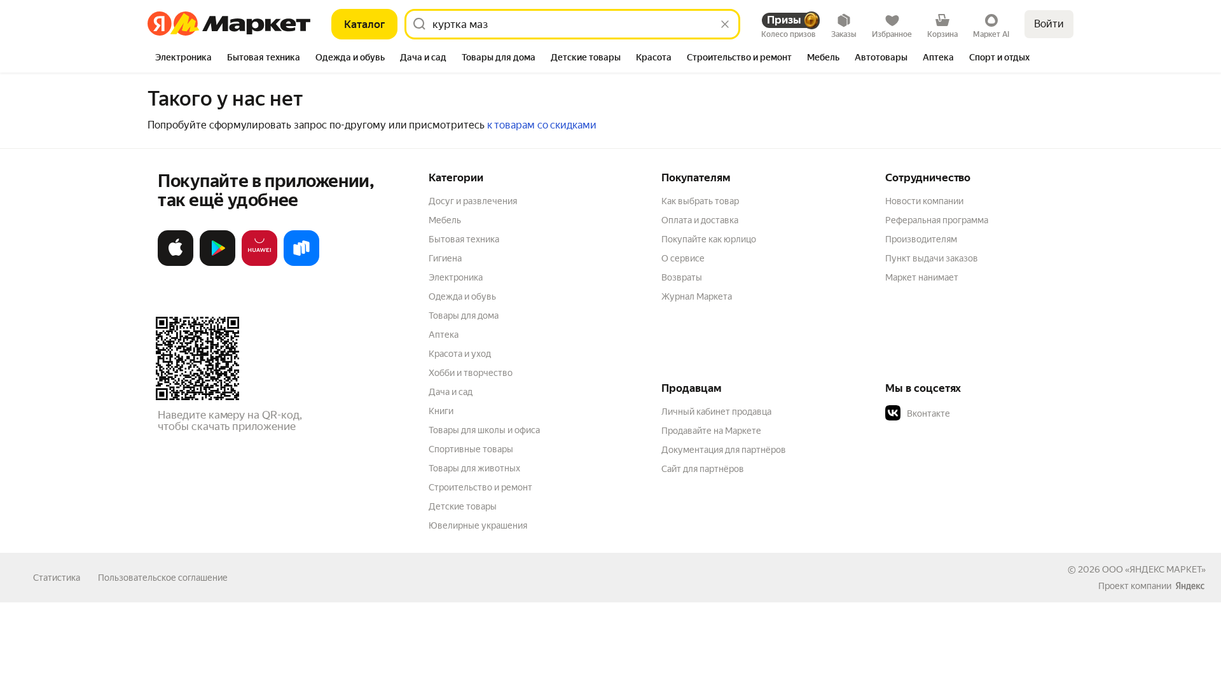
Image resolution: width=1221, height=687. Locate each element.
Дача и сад (451, 392)
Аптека (444, 335)
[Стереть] (725, 24)
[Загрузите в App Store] (175, 263)
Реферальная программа (936, 220)
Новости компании (924, 201)
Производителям (921, 239)
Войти (1049, 24)
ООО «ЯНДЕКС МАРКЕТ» (1154, 569)
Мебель (445, 220)
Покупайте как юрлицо (708, 239)
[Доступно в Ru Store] (301, 263)
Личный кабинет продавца (716, 411)
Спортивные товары (471, 449)
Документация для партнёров (723, 450)
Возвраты (681, 277)
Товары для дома (464, 315)
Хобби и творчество (471, 373)
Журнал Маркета (696, 296)
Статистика (56, 577)
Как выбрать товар (700, 201)
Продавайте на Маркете (711, 431)
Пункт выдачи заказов (931, 258)
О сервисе (683, 258)
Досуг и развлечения (473, 201)
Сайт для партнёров (702, 469)
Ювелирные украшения (478, 525)
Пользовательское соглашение (163, 577)
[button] (974, 413)
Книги (441, 411)
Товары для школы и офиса (484, 430)
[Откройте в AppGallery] (259, 263)
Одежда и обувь (462, 296)
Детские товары (463, 506)
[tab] (183, 58)
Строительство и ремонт (480, 487)
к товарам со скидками (542, 125)
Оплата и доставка (699, 220)
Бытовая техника (464, 239)
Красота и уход (460, 354)
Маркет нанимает (921, 277)
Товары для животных (474, 468)
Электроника (456, 277)
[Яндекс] (1190, 586)
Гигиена (445, 258)
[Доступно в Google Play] (217, 263)
